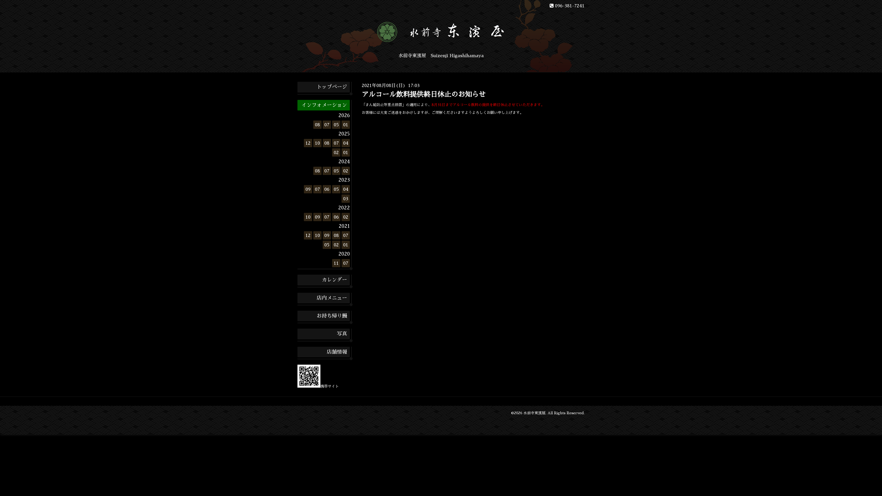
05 (336, 124)
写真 (342, 333)
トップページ (332, 87)
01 (345, 124)
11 (336, 263)
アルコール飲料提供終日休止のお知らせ (424, 94)
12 (308, 143)
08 (317, 124)
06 (326, 189)
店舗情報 (337, 352)
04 (345, 143)
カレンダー (334, 279)
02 (336, 152)
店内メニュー (332, 298)
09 (308, 189)
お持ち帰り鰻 (332, 315)
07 (326, 124)
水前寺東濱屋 (534, 413)
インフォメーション (324, 105)
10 (317, 143)
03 (345, 198)
